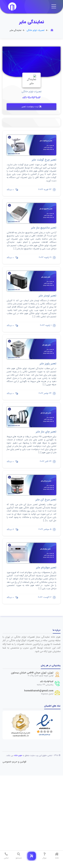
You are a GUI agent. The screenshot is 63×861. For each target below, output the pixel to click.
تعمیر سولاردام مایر (46, 567)
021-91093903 (31, 97)
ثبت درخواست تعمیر (30, 106)
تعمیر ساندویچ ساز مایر (43, 228)
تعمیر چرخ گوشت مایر (44, 160)
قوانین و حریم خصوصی (14, 762)
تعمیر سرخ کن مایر (45, 500)
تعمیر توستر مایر (47, 296)
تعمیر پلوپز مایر (48, 363)
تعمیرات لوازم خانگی (36, 30)
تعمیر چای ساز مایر (46, 432)
